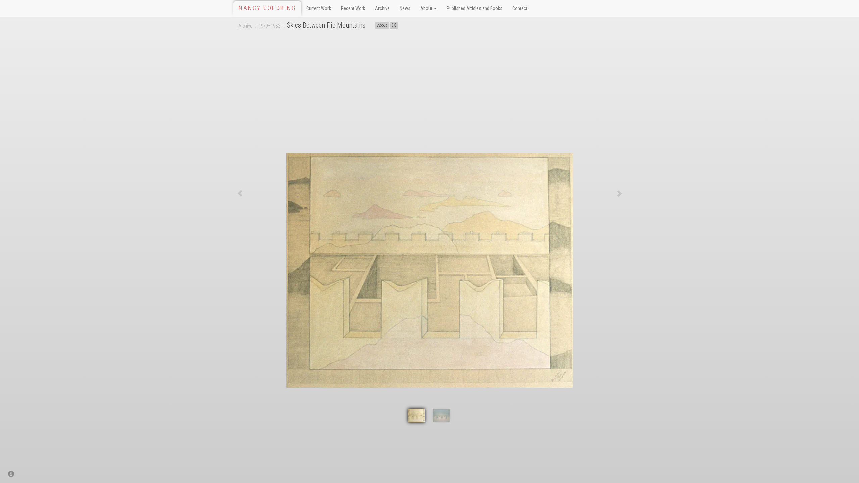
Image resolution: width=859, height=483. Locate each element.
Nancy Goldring (267, 7)
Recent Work (353, 8)
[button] (240, 193)
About (426, 8)
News (405, 8)
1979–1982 (269, 26)
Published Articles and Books (474, 8)
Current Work (318, 8)
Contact (519, 8)
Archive (382, 8)
